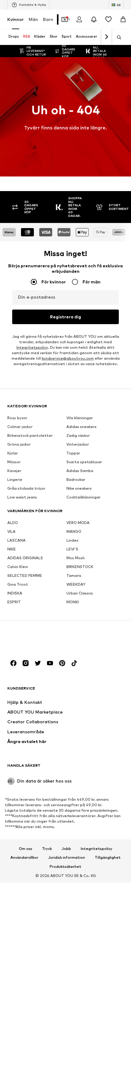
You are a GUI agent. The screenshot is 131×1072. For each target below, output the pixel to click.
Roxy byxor (17, 418)
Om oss (25, 849)
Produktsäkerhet (65, 867)
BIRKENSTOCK (79, 566)
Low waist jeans (22, 497)
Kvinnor (15, 19)
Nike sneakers (79, 488)
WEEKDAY (75, 584)
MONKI (72, 602)
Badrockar (75, 479)
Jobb (66, 849)
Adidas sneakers (81, 426)
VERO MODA (78, 522)
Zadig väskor (78, 435)
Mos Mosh (75, 558)
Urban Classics (79, 593)
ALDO (12, 522)
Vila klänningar (79, 418)
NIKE (11, 549)
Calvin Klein (17, 566)
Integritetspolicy (32, 347)
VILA (11, 531)
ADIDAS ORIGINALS (25, 558)
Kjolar (12, 453)
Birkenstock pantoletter (30, 435)
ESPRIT (14, 602)
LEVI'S (72, 549)
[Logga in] (79, 19)
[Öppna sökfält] (117, 37)
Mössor (14, 462)
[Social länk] (13, 663)
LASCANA (16, 540)
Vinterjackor (77, 444)
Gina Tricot (17, 584)
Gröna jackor (19, 444)
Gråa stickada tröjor (26, 488)
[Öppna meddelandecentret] (93, 19)
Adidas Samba (79, 470)
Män (33, 19)
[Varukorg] (123, 19)
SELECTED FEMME (24, 575)
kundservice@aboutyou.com (68, 358)
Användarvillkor (24, 857)
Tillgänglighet (108, 857)
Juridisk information (66, 857)
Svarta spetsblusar (84, 462)
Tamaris (73, 575)
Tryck (47, 849)
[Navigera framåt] (106, 37)
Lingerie (14, 479)
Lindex (72, 540)
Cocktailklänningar (83, 497)
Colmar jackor (20, 426)
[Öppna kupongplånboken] (64, 19)
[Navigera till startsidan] (41, 640)
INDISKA (14, 593)
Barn (48, 19)
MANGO (73, 531)
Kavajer (14, 470)
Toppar (73, 453)
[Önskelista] (108, 19)
